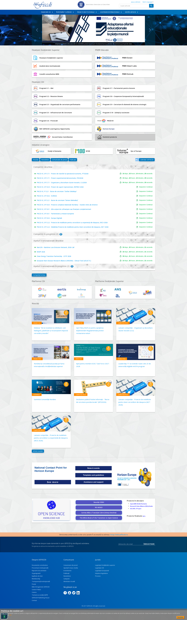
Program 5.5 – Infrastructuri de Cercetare (55, 113)
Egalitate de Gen (37, 576)
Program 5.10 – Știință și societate (116, 113)
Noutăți (35, 160)
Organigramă (36, 573)
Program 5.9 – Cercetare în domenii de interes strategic (124, 104)
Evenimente (67, 571)
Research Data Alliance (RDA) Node (141, 506)
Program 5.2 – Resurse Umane (51, 96)
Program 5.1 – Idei (46, 88)
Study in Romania (54, 151)
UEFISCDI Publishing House (40, 598)
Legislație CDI (99, 568)
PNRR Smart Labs (129, 66)
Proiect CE (36, 323)
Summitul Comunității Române (45, 399)
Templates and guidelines (93, 475)
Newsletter (45, 160)
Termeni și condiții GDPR (40, 595)
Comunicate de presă (59, 160)
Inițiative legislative (101, 573)
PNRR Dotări (127, 58)
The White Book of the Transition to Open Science (99, 518)
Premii (34, 584)
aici (144, 516)
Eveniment (36, 394)
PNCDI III (110, 121)
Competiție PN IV (123, 323)
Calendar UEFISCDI (146, 160)
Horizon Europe (108, 129)
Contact (34, 600)
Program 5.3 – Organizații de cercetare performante (59, 104)
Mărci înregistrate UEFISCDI (40, 587)
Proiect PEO (37, 359)
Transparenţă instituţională (41, 581)
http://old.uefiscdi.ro (119, 534)
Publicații (73, 160)
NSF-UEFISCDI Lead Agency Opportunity (54, 129)
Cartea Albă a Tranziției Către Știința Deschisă (98, 513)
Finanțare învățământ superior (51, 58)
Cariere (34, 592)
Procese (98, 576)
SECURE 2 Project (135, 509)
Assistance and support (93, 482)
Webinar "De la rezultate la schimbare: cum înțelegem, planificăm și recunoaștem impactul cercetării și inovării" (51, 330)
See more (52, 482)
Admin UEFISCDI (135, 2)
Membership (36, 579)
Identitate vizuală (69, 581)
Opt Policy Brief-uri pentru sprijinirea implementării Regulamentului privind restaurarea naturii (89, 330)
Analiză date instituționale (49, 66)
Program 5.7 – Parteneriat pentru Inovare (119, 88)
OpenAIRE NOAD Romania (138, 504)
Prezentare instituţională (40, 568)
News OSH (79, 359)
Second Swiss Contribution (62, 137)
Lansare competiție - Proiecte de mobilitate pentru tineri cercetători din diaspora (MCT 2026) (134, 402)
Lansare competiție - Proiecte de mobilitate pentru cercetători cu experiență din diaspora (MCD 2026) (51, 438)
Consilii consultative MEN (49, 74)
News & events (93, 468)
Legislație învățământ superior (105, 565)
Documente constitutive (40, 565)
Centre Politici (36, 590)
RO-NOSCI (98, 507)
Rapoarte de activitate (39, 571)
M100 (88, 151)
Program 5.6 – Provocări (48, 121)
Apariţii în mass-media (71, 568)
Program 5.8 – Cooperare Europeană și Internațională (123, 96)
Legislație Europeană (102, 571)
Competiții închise (39, 275)
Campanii (66, 579)
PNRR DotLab (127, 74)
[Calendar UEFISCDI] (137, 159)
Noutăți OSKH (99, 502)
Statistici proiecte (110, 137)
